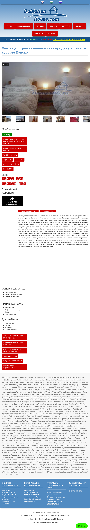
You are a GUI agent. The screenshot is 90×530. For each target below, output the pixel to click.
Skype (80, 491)
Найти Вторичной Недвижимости (32, 500)
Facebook (70, 491)
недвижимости (24, 26)
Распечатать (48, 211)
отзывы (52, 33)
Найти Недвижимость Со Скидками (8, 501)
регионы (40, 26)
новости (53, 26)
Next (7, 64)
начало (9, 26)
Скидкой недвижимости (12, 361)
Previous (4, 64)
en (42, 2)
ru (60, 2)
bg (51, 2)
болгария (66, 26)
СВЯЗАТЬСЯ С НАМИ (28, 211)
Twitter (73, 491)
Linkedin (77, 491)
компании (79, 26)
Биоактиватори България (50, 512)
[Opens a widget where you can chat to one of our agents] (82, 526)
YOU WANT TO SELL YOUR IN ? (45, 39)
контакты (38, 33)
